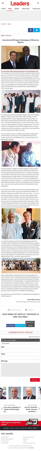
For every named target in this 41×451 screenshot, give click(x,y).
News (9, 24)
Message (4, 361)
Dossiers (12, 428)
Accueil (3, 24)
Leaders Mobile (4, 443)
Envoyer (35, 380)
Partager (30, 30)
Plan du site (25, 439)
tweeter (37, 30)
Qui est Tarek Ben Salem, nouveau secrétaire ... (31, 408)
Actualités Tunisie (4, 437)
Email (3, 354)
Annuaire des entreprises (28, 437)
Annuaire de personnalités (7, 439)
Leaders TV (17, 428)
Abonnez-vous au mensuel (29, 443)
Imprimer (30, 310)
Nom (2, 347)
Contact (24, 441)
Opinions (30, 428)
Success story (23, 428)
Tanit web (31, 448)
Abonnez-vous (30, 324)
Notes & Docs (26, 9)
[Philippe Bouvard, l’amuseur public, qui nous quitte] (27, 393)
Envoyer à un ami (15, 310)
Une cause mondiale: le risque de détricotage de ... (12, 408)
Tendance (35, 428)
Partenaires (6, 428)
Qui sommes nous (5, 441)
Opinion (17, 9)
